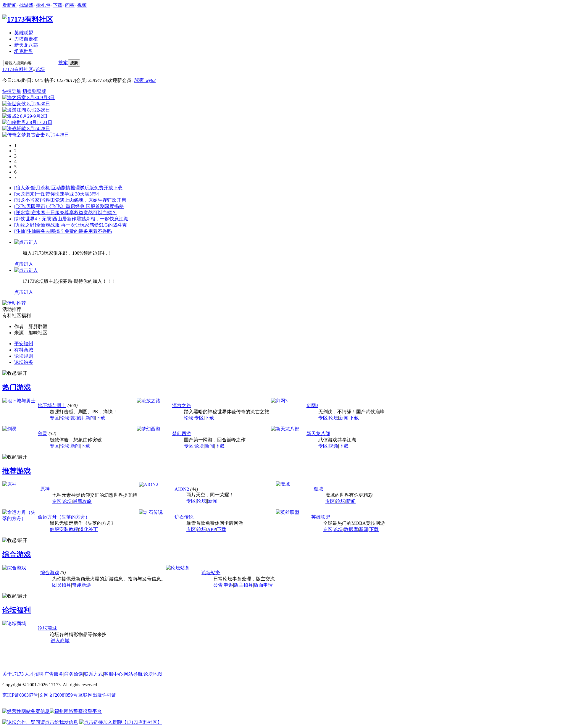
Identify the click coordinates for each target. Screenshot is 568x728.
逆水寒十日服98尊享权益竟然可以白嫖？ (74, 212)
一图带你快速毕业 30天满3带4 (67, 193)
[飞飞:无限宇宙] (30, 206)
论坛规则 (23, 356)
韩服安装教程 (64, 529)
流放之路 (181, 405)
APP (211, 529)
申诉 (228, 584)
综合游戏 (16, 554)
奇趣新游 (81, 584)
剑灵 (42, 433)
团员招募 (61, 584)
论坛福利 (16, 610)
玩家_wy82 (145, 80)
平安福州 (23, 343)
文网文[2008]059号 (58, 695)
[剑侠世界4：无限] (33, 218)
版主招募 (243, 584)
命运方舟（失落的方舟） (64, 516)
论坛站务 (23, 362)
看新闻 (9, 5)
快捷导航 (11, 91)
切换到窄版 (34, 91)
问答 (70, 5)
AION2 (182, 489)
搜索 (63, 62)
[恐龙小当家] (27, 200)
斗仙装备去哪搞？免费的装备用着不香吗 (69, 231)
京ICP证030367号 (20, 695)
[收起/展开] (14, 373)
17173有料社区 (17, 69)
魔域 (318, 488)
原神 (45, 488)
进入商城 (60, 640)
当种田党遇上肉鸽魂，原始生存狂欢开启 (83, 200)
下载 (57, 5)
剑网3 (312, 405)
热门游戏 (16, 387)
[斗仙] (20, 231)
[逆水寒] (22, 212)
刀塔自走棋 (26, 38)
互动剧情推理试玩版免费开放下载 (86, 187)
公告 (218, 584)
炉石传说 (184, 516)
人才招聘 (34, 674)
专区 (54, 417)
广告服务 (53, 674)
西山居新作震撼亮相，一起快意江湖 (90, 218)
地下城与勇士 (52, 405)
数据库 (77, 417)
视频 (82, 5)
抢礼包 (43, 5)
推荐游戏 (16, 471)
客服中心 (113, 674)
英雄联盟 (23, 32)
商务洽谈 (73, 674)
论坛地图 (152, 674)
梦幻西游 (181, 433)
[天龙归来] (25, 193)
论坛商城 (47, 628)
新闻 (90, 417)
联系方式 (93, 674)
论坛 (40, 69)
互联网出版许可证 (97, 695)
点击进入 (23, 264)
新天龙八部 (26, 45)
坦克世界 (23, 51)
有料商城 (23, 349)
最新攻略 (82, 501)
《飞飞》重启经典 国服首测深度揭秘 (85, 206)
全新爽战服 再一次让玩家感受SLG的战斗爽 (81, 224)
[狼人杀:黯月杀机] (32, 187)
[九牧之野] (25, 224)
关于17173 (13, 674)
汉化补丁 (88, 529)
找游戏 (26, 5)
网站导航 (133, 674)
